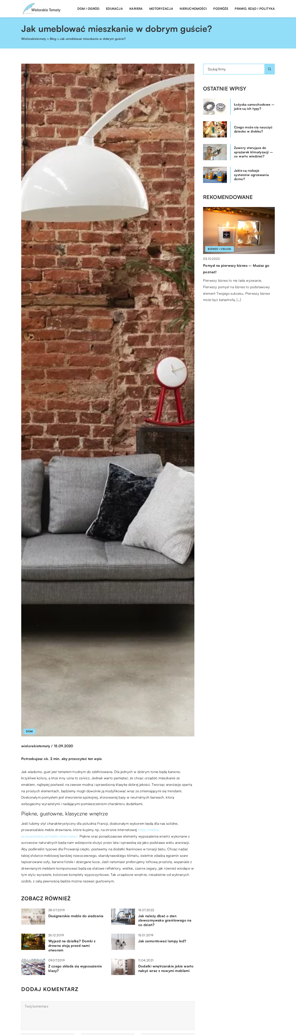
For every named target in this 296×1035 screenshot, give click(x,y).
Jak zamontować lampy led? (162, 941)
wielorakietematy (35, 746)
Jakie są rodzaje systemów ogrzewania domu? (251, 174)
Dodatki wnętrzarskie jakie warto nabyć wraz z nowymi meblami (166, 968)
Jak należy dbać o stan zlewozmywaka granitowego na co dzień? (165, 920)
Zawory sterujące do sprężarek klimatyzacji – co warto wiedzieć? (253, 152)
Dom (29, 731)
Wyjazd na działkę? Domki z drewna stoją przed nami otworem (72, 945)
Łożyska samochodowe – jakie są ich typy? (254, 106)
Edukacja (114, 8)
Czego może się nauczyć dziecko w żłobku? (253, 129)
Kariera (136, 8)
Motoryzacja (161, 8)
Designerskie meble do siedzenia (75, 916)
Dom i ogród (88, 8)
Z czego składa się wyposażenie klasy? (75, 968)
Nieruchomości (193, 8)
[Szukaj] (269, 69)
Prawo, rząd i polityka (255, 8)
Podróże (220, 8)
